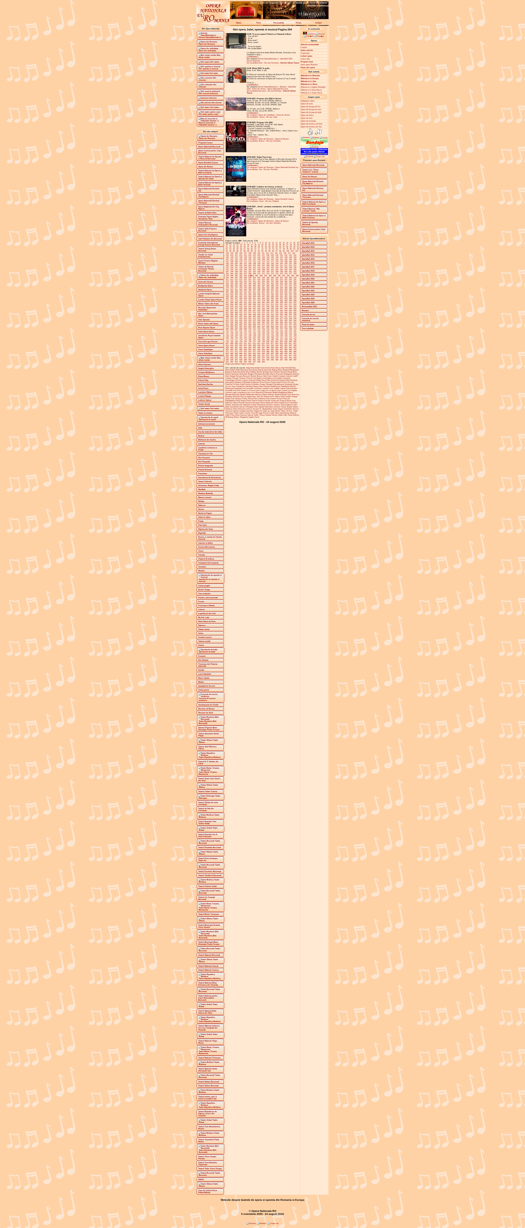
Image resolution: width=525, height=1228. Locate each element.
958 (259, 362)
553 (236, 310)
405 (290, 290)
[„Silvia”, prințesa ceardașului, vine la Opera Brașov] (236, 236)
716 (250, 331)
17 (290, 243)
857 (236, 349)
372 (286, 286)
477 (254, 300)
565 (290, 310)
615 (227, 319)
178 (277, 261)
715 (245, 331)
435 (281, 294)
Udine (276, 413)
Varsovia (243, 415)
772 (286, 337)
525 (254, 306)
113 (272, 253)
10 (265, 243)
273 (272, 274)
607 (263, 317)
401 (272, 290)
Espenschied (276, 382)
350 (259, 284)
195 (281, 263)
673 (272, 325)
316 (250, 280)
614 (295, 317)
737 (272, 333)
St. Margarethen (265, 409)
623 (263, 319)
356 (286, 284)
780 (250, 339)
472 (232, 300)
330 (241, 282)
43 (233, 247)
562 (277, 310)
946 (277, 360)
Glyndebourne (278, 384)
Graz (233, 386)
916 (286, 356)
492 (250, 302)
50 (258, 247)
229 (290, 267)
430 (259, 294)
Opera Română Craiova (284, 199)
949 (290, 360)
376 (232, 288)
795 (245, 341)
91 (255, 251)
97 (276, 251)
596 (286, 315)
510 (259, 304)
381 (254, 288)
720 (268, 331)
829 (254, 345)
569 (236, 313)
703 (263, 329)
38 (290, 245)
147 (281, 257)
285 (257, 276)
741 (290, 333)
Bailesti (233, 370)
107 (245, 253)
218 (241, 267)
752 (268, 335)
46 (244, 247)
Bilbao (253, 372)
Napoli (249, 397)
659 (281, 323)
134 (295, 255)
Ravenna (248, 403)
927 (263, 358)
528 (268, 306)
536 (232, 308)
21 (230, 245)
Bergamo (228, 372)
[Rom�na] (305, 34)
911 (263, 356)
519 (227, 306)
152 (232, 259)
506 (241, 304)
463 (263, 298)
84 (230, 251)
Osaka (228, 399)
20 (226, 245)
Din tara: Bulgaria (272, 201)
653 (254, 323)
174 (259, 261)
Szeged (242, 411)
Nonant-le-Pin (269, 397)
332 (250, 282)
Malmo (290, 392)
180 (286, 261)
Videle (280, 415)
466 (277, 298)
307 (281, 278)
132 (286, 255)
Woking (296, 415)
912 (268, 356)
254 (259, 272)
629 (290, 319)
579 (281, 313)
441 (236, 296)
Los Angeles (292, 390)
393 (236, 290)
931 (281, 358)
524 (250, 306)
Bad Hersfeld (286, 368)
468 (286, 298)
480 (268, 300)
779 (245, 339)
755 (281, 335)
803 (281, 341)
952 (232, 362)
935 (227, 360)
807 (227, 343)
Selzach (242, 407)
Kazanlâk (229, 390)
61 (297, 247)
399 (263, 290)
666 (241, 325)
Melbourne (250, 394)
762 (241, 337)
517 (290, 304)
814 (259, 343)
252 (250, 272)
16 (287, 243)
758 (295, 335)
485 (290, 300)
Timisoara (229, 413)
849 (272, 347)
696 (232, 329)
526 (259, 306)
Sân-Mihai (294, 403)
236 (250, 269)
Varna (237, 415)
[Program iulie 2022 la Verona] (236, 110)
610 (277, 317)
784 (268, 339)
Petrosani (286, 399)
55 (276, 247)
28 (255, 245)
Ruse (287, 403)
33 (273, 245)
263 (227, 274)
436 (286, 294)
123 (245, 255)
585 (236, 315)
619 (245, 319)
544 (268, 308)
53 (269, 247)
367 (263, 286)
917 (290, 356)
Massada (235, 394)
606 (259, 317)
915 (281, 356)
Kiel (234, 390)
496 (268, 302)
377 (236, 288)
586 (241, 315)
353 (272, 284)
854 (295, 347)
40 (297, 245)
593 (272, 315)
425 (236, 294)
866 (277, 349)
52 (265, 247)
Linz (267, 390)
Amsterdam (255, 368)
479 (263, 300)
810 (241, 343)
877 (254, 352)
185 (236, 263)
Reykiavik (270, 403)
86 (237, 251)
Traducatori (305, 53)
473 (236, 300)
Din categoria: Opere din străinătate (261, 115)
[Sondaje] (314, 145)
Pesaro (279, 399)
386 (277, 288)
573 (254, 313)
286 (261, 276)
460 (250, 298)
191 (263, 263)
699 (245, 329)
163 (281, 259)
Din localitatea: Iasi (254, 169)
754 (277, 335)
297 (236, 278)
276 (286, 274)
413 (254, 292)
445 (254, 296)
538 (241, 308)
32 (269, 245)
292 (288, 276)
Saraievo (276, 405)
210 (277, 265)
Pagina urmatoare (248, 364)
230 (295, 267)
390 (295, 288)
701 (254, 329)
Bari (250, 370)
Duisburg (293, 380)
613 (290, 317)
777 (236, 339)
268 (250, 274)
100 (288, 251)
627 (281, 319)
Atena (273, 368)
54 (273, 247)
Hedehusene (275, 386)
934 (295, 358)
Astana (267, 368)
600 (232, 317)
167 (227, 261)
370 (277, 286)
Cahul (264, 376)
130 (277, 255)
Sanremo (269, 405)
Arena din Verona (259, 89)
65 (237, 249)
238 (259, 269)
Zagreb (251, 417)
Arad (262, 368)
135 (227, 257)
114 (276, 253)
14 (280, 243)
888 (232, 354)
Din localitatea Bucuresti (256, 91)
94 (265, 251)
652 (250, 323)
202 (241, 265)
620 (250, 319)
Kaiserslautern (291, 388)
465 (272, 298)
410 (241, 292)
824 (232, 345)
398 (259, 290)
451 (281, 296)
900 (286, 354)
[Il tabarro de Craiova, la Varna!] (236, 196)
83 (226, 251)
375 (227, 288)
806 (295, 341)
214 (295, 265)
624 (268, 319)
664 (232, 325)
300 (250, 278)
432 (268, 294)
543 (263, 308)
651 (245, 323)
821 (290, 343)
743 (227, 335)
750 (259, 335)
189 (254, 263)
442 (241, 296)
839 (227, 347)
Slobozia (228, 409)
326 (295, 280)
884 (286, 352)
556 (250, 310)
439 (227, 296)
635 (245, 321)
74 (269, 249)
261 (290, 272)
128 (268, 255)
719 (263, 331)
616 (232, 319)
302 (259, 278)
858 (241, 349)
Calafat (275, 376)
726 (295, 331)
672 (268, 325)
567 (227, 313)
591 (263, 315)
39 (294, 245)
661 (290, 323)
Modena (278, 394)
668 (250, 325)
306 (277, 278)
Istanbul (265, 388)
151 (227, 259)
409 (236, 292)
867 (281, 349)
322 (277, 280)
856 (232, 349)
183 (227, 263)
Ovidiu (244, 399)
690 (277, 327)
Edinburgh (246, 382)
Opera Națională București (277, 89)
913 (272, 356)
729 (236, 333)
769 (272, 337)
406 (295, 290)
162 (277, 259)
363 (245, 286)
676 (286, 325)
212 (286, 265)
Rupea (282, 403)
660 (286, 323)
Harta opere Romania (309, 65)
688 (268, 327)
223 (263, 267)
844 (250, 347)
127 (263, 255)
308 (286, 278)
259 (281, 272)
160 (268, 259)
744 (232, 335)
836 (286, 345)
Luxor (248, 392)
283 (245, 276)
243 (281, 269)
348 (250, 284)
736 (268, 333)
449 (272, 296)
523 (245, 306)
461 (254, 298)
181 (290, 261)
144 (268, 257)
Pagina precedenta (232, 364)
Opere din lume (307, 104)
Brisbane (258, 374)
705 (272, 329)
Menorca (258, 394)
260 (286, 272)
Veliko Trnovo (259, 415)
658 (277, 323)
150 (295, 257)
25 (244, 245)
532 (286, 306)
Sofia (235, 409)
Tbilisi (283, 411)
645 (290, 321)
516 (286, 304)
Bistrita (259, 372)
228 (286, 267)
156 (250, 259)
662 (295, 323)
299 (245, 278)
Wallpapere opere (307, 101)
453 (290, 296)
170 (241, 261)
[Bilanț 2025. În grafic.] (236, 82)
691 (281, 327)
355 (281, 284)
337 (272, 282)
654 (259, 323)
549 (290, 308)
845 (254, 347)
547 (281, 308)
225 (272, 267)
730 (241, 333)
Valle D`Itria (229, 415)
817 (272, 343)
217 (236, 267)
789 (290, 339)
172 (250, 261)
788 (286, 339)
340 (286, 282)
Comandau (277, 378)
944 (268, 360)
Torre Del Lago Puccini (260, 413)
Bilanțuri (283, 87)
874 (241, 352)
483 (281, 300)
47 (248, 247)
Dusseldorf (229, 382)
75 (273, 249)
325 (290, 280)
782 (259, 339)
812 (250, 343)
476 (250, 300)
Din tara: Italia (271, 117)
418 (277, 292)
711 (227, 331)
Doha (268, 380)
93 (262, 251)
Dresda (282, 380)
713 (236, 331)
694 (295, 327)
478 (259, 300)
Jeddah (277, 388)
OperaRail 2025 (286, 59)
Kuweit (243, 390)
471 (227, 300)
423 (227, 294)
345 (236, 284)
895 (263, 354)
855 (227, 349)
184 (232, 263)
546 (277, 308)
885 (290, 352)
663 (227, 325)
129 (272, 255)
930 (277, 358)
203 (245, 265)
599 (227, 317)
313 (236, 280)
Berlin (243, 372)
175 (263, 261)
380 (250, 288)
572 (250, 313)
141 (254, 257)
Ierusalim (250, 388)
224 (268, 267)
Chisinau (242, 378)
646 (295, 321)
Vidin (285, 415)
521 (236, 306)
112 (267, 253)
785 (272, 339)
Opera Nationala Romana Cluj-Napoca (312, 182)
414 (259, 292)
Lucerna (228, 392)
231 (227, 269)
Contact (318, 23)
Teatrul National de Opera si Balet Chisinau (314, 217)
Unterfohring (284, 413)
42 (230, 247)
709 (290, 329)
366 (259, 286)
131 (281, 255)
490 (241, 302)
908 (250, 356)
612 (286, 317)
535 (227, 308)
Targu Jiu (266, 411)
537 (236, 308)
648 (232, 323)
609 (272, 317)
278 (295, 274)
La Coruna (251, 390)
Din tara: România (273, 141)
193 (272, 263)
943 (263, 360)
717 (254, 331)
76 (276, 249)
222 (259, 267)
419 (281, 292)
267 (245, 274)
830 (259, 345)
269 (254, 274)
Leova (257, 390)
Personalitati (278, 23)
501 (290, 302)
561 (272, 310)
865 (272, 349)
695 (227, 329)
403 (281, 290)
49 (255, 247)
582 (295, 313)
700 (250, 329)
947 (281, 360)
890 (241, 354)
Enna (262, 382)
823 (227, 345)
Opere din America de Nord (311, 124)
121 (236, 255)
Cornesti (238, 380)
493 (254, 302)
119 (227, 255)
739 (281, 333)
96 (273, 251)
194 (277, 263)
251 (245, 272)
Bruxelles (266, 374)
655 (263, 323)
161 (272, 259)
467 (281, 298)
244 (286, 269)
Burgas (233, 376)
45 (241, 247)
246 (295, 269)
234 (241, 269)
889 (236, 354)
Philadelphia (230, 401)
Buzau (259, 376)
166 (295, 259)
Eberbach (238, 382)
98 (280, 251)
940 (250, 360)
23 (237, 245)
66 (241, 249)
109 (254, 253)
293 (293, 276)
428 (250, 294)
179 (281, 261)
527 (263, 306)
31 (265, 245)
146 (277, 257)
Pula (293, 401)
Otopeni (238, 399)
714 (241, 331)
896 (268, 354)
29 (258, 245)
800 (268, 341)
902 (295, 354)
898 (277, 354)
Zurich (256, 417)
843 (245, 347)
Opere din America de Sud (311, 127)
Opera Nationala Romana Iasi (312, 189)
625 (272, 319)
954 (241, 362)
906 (241, 356)
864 (268, 349)
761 (236, 337)
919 (227, 358)
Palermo (262, 399)
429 (254, 294)
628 (286, 319)
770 (277, 337)
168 (232, 261)
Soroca (249, 409)
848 (268, 347)
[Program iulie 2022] (236, 152)
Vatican (250, 415)
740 (286, 333)
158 (259, 259)
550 (295, 308)
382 (259, 288)
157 (254, 259)
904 (232, 356)
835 (281, 345)
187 (245, 263)
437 (290, 294)
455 (227, 298)
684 (250, 327)
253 (254, 272)
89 (248, 251)
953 (236, 362)
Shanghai (249, 407)
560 (268, 310)
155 (245, 259)
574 (259, 313)
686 (259, 327)
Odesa (277, 397)
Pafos (255, 399)
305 (272, 278)
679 (227, 327)
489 (236, 302)
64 (233, 249)
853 (290, 347)
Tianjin (295, 411)
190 (259, 263)
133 (290, 255)
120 (232, 255)
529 (272, 306)
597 (290, 315)
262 (295, 272)
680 (232, 327)
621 (254, 319)
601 (236, 317)
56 (280, 247)
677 (290, 325)
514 (277, 304)
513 (272, 304)
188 (250, 263)
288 (270, 276)
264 (232, 274)
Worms (236, 417)
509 (254, 304)
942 (259, 360)
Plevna (254, 401)
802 (277, 341)
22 (233, 245)
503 (227, 304)
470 (295, 298)
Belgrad (286, 370)
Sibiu (256, 407)
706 (277, 329)
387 (281, 288)
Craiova (245, 380)
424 (232, 294)
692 (286, 327)
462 (259, 298)
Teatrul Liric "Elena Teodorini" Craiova (310, 171)
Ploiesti (261, 401)
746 (241, 335)
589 (254, 315)
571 (245, 313)
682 (241, 327)
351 (263, 284)
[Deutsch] (320, 34)
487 (227, 302)
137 (236, 257)
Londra (284, 390)
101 (292, 251)
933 (290, 358)
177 (272, 261)
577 (272, 313)
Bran (295, 372)
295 (227, 278)
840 (232, 347)
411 (245, 292)
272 (268, 274)
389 (290, 288)
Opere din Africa (307, 115)
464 (268, 298)
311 (227, 280)
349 (254, 284)
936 (232, 360)
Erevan (267, 382)
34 (276, 245)
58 (287, 247)
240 (268, 269)
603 (245, 317)
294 (297, 276)
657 (272, 323)
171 (245, 261)
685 (254, 327)
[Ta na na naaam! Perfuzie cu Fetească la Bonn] (236, 48)
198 (295, 263)
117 (289, 253)
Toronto (247, 413)
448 (268, 296)
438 (295, 294)
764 (250, 337)
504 (232, 304)
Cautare (304, 47)
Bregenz (251, 374)
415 (263, 292)
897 (272, 354)
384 (268, 288)
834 (277, 345)
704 (268, 329)
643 (281, 321)
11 (269, 243)
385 (272, 288)
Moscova (295, 394)
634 (241, 321)
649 (236, 323)
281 (236, 276)
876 (250, 352)
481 (272, 300)
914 (277, 356)
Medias (243, 394)
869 (290, 349)
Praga (282, 401)
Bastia (255, 370)
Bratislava (235, 374)
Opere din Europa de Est (310, 107)
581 (290, 313)
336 (268, 282)
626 (277, 319)
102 (297, 251)
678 (295, 325)
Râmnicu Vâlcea (231, 403)
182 (295, 261)
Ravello (242, 403)
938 (241, 360)
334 (259, 282)
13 (276, 243)
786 (277, 339)
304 (268, 278)
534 (295, 306)
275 (281, 274)
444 (250, 296)
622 (259, 319)
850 (277, 347)
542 (259, 308)
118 (294, 253)
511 (263, 304)
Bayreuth (267, 370)
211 (281, 265)
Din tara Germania (271, 63)
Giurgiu (262, 384)
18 (294, 243)
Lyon (253, 392)
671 (263, 325)
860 (250, 349)
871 (227, 352)
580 (286, 313)
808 (232, 343)
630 (295, 319)
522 (241, 306)
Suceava (228, 411)
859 (245, 349)
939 (245, 360)
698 (241, 329)
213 (290, 265)
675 (281, 325)
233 (236, 269)
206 (259, 265)
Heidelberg (285, 386)
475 (245, 300)
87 (241, 251)
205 (254, 265)
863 (263, 349)
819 (281, 343)
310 (295, 278)
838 (295, 345)
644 (286, 321)
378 (241, 288)
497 (272, 302)
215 (227, 267)
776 (232, 339)
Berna (248, 372)
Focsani (291, 382)
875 (245, 352)
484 (286, 300)
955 (245, 362)
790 (295, 339)
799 (263, 341)
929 (272, 358)
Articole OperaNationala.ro (268, 59)
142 (259, 257)
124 (250, 255)
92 (258, 251)
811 (245, 343)
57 (283, 247)
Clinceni (249, 378)
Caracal (289, 376)
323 (281, 280)
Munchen (236, 397)
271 (263, 274)
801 (272, 341)
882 (277, 352)
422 (295, 292)
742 (295, 333)
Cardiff (295, 376)
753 (272, 335)
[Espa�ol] (319, 36)
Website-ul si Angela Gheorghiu (313, 87)
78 (283, 249)
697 (236, 329)
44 (237, 247)
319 (263, 280)
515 (281, 304)
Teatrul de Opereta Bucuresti (310, 223)
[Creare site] (319, 156)
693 (290, 327)
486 (295, 300)
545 (272, 308)
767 (263, 337)
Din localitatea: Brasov (256, 141)
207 (263, 265)
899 (281, 354)
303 (263, 278)
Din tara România (274, 91)
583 (227, 315)
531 (281, 306)
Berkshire (236, 372)
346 (241, 284)
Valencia (293, 413)
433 (272, 294)
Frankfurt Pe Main (232, 384)
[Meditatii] (314, 137)
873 (236, 352)
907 (245, 356)
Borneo (277, 372)
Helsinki (293, 386)
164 (286, 259)
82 (297, 249)
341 (290, 282)
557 (254, 310)
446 (259, 296)
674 (277, 325)
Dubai (287, 380)
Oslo (233, 399)
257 (272, 272)
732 (250, 333)
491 (245, 302)
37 (287, 245)
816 (268, 343)
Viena (290, 415)
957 (254, 362)
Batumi (261, 370)
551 (227, 310)
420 (286, 292)
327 (227, 282)
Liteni (279, 390)
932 (286, 358)
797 (254, 341)
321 (272, 280)
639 (263, 321)
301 (254, 278)
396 (250, 290)
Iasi (244, 388)
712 (232, 331)
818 (277, 343)
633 (236, 321)
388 (286, 288)
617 (236, 319)
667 (245, 325)
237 (254, 269)
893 (254, 354)
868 (286, 349)
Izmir (271, 388)
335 (263, 282)
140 (250, 257)
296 (232, 278)
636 (250, 321)
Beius (280, 370)
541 (254, 308)
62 (226, 249)
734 (259, 333)
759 (227, 337)
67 (244, 249)
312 (232, 280)
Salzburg (235, 405)
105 (236, 253)
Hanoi (261, 386)
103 (227, 253)
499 (281, 302)
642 (277, 321)
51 (262, 247)
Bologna (266, 372)
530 (277, 306)
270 (259, 274)
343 (227, 284)
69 (251, 249)
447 (263, 296)
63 (230, 249)
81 (294, 249)
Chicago (235, 378)
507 (245, 304)
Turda (271, 413)
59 (290, 247)
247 (227, 272)
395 (245, 290)
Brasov (228, 374)
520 (232, 306)
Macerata (268, 392)
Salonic (228, 405)
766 (259, 337)
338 (277, 282)
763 (245, 337)
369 (272, 286)
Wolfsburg (229, 417)
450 (277, 296)
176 (268, 261)
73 (265, 249)
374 (295, 286)
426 (241, 294)
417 (272, 292)
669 (254, 325)
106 (241, 253)
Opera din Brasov (309, 177)
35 (280, 245)
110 (259, 253)
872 (232, 352)
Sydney (236, 411)
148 (286, 257)
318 (259, 280)
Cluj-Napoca (268, 378)
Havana (267, 386)
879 (263, 352)
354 (277, 284)
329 (236, 282)
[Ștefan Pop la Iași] (236, 181)
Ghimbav (255, 384)
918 (295, 356)
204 (250, 265)
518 (295, 304)
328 (232, 282)
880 (268, 352)
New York (256, 397)
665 (236, 325)
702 (259, 329)
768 (268, 337)
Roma (276, 403)
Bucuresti (280, 374)
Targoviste (258, 411)
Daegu (258, 380)
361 (236, 286)
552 (232, 310)
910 (259, 356)
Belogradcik (294, 370)
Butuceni (246, 376)
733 (254, 333)
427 (245, 294)
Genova (248, 384)
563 (281, 310)
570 (241, 313)
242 (277, 269)
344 (232, 284)
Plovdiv (267, 401)
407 (227, 292)
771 (281, 337)
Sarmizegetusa (287, 405)
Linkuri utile (305, 59)
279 (227, 276)
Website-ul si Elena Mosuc (311, 90)
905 (236, 356)
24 (241, 245)
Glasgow (269, 384)
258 (277, 272)
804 (286, 341)
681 (236, 327)
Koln (238, 390)
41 (226, 247)
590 (259, 315)
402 (277, 290)
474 (241, 300)
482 (277, 300)
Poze (258, 23)
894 (259, 354)
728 (232, 333)
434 (277, 294)
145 (272, 257)
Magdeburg (282, 392)
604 (250, 317)
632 (232, 321)
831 (263, 345)
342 (295, 282)
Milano (265, 394)
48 (251, 247)
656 (268, 323)
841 (236, 347)
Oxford (250, 399)
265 (236, 274)
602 (241, 317)
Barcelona (244, 370)
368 (268, 286)
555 (245, 310)
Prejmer (288, 401)
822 (295, 343)
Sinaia (283, 407)
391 (227, 290)
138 (241, 257)
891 (245, 354)
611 (281, 317)
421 (290, 292)
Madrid (275, 392)
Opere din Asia (306, 118)
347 (245, 284)
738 (277, 333)
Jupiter (282, 388)
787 (281, 339)
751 (263, 335)
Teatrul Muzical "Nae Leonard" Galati (311, 210)
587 (245, 315)
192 (268, 263)
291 (284, 276)
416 (268, 292)
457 (236, 298)
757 (290, 335)
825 (236, 345)
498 (277, 302)
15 (283, 243)
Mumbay (228, 397)
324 (286, 280)
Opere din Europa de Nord (311, 112)
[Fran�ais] (309, 36)
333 (254, 282)
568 (232, 313)
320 (268, 280)
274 (277, 274)
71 (258, 249)
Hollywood (229, 388)
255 (263, 272)
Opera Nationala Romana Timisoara (312, 196)
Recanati (256, 403)
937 (236, 360)
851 (281, 347)
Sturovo (296, 409)
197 (290, 263)
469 (290, 298)
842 (241, 347)
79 (287, 249)
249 (236, 272)
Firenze (284, 382)
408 (232, 292)
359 (227, 286)
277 (290, 274)
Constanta (286, 378)
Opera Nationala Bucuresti (313, 165)
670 (259, 325)
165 (290, 259)
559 (263, 310)
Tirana (236, 413)
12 (272, 243)
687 (263, 327)
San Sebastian (245, 405)
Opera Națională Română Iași (286, 167)
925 (254, 358)
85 (233, 251)
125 (254, 255)
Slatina (295, 407)
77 (280, 249)
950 (295, 360)
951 (227, 362)
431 (263, 294)
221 (254, 267)
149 (290, 257)
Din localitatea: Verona (256, 117)
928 (268, 358)
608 (268, 317)
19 (297, 243)
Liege (263, 390)
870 (295, 349)
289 (275, 276)
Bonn (272, 372)
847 (263, 347)
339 (281, 282)
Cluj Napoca (258, 378)
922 (241, 358)
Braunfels (243, 374)
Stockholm (288, 409)
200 (232, 265)
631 (227, 321)
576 (268, 313)
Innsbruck (258, 388)
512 (268, 304)
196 (286, 263)
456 (232, 298)
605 (254, 317)
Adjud (248, 368)
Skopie (289, 407)
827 (245, 345)
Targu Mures (275, 411)
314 (241, 280)
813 (254, 343)
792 (232, 341)
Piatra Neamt (240, 401)
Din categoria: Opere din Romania (260, 139)
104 (232, 253)
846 (259, 347)
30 (262, 245)
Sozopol (256, 409)
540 (250, 308)
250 (241, 272)
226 (277, 267)
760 (232, 337)
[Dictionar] (308, 156)
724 (286, 331)
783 (263, 339)
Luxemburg (241, 392)
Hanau (255, 386)
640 (268, 321)
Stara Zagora (278, 409)
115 (280, 253)
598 (295, 315)
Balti (238, 370)
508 (250, 304)
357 (290, 284)
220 (250, 267)
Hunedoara (238, 388)
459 (245, 298)
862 (259, 349)
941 (254, 360)
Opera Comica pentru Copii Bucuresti (313, 230)
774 (295, 337)
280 (232, 276)
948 (286, 360)
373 (290, 286)
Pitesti (248, 401)
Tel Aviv (289, 411)
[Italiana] (311, 34)
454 (295, 296)
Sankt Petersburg (258, 405)
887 (227, 354)
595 (281, 315)
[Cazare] (324, 137)
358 (295, 284)
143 (263, 257)
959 (263, 362)
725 (290, 331)
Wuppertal (244, 417)
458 (241, 298)
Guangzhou (240, 386)
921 (236, 358)
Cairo (270, 376)
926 (259, 358)
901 (290, 354)
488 (232, 302)
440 (232, 296)
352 (268, 284)
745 (236, 335)
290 (279, 276)
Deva (264, 380)
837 (290, 345)
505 (236, 304)
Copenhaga (229, 380)
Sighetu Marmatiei (266, 407)
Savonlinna (234, 407)
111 (263, 253)
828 (250, 345)
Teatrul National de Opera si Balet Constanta (314, 203)
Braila (290, 372)
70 (255, 249)
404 (286, 290)
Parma (273, 399)
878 (259, 352)
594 (277, 315)
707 (281, 329)
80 (290, 249)
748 (250, 335)
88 (244, 251)
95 (269, 251)
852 (286, 347)
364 (250, 286)
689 (272, 327)
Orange (294, 397)
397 (254, 290)
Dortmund (275, 380)
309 (290, 278)
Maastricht (260, 392)
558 (259, 310)
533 (290, 306)
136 (232, 257)
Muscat (243, 397)
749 (254, 335)
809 (236, 343)
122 (241, 255)
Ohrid (283, 397)
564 (286, 310)
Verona (274, 415)
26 (248, 245)
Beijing (274, 370)
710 (295, 329)
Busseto (239, 376)
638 (259, 321)
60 (294, 247)
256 (268, 272)
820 (286, 343)
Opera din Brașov (282, 139)
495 (263, 302)
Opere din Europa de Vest (311, 109)
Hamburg (249, 386)
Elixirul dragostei (253, 61)
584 (232, 315)
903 (227, 356)
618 (241, 319)
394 (241, 290)
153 (236, 259)
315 (245, 280)
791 (227, 341)
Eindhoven (255, 382)
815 (263, 343)
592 (268, 315)
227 (281, 267)
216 (232, 267)
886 (295, 352)
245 (290, 269)
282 (241, 276)
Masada (228, 394)
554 (241, 310)
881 (272, 352)
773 (290, 337)
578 (277, 313)
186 (241, 263)
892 (250, 354)
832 (268, 345)
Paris (268, 399)
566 (295, 310)
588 (250, 315)
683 (245, 327)
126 (259, 255)
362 (241, 286)
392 (232, 290)
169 (236, 261)
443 (245, 296)
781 (254, 339)
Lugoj (234, 392)
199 (227, 265)
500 (286, 302)
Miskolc (271, 394)
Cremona (252, 380)
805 (290, 341)
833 (272, 345)
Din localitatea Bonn (255, 63)
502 (295, 302)
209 (272, 265)
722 (277, 331)
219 (245, 267)
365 (254, 286)
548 (286, 308)
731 (245, 333)
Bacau (278, 368)
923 (245, 358)
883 (281, 352)
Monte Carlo (286, 394)
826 (241, 345)
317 (254, 280)
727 (227, 333)
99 (283, 251)
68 (248, 249)
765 (254, 337)
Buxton (253, 376)
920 (232, 358)
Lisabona (272, 390)
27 (251, 245)
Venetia (268, 415)
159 (263, 259)
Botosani (284, 372)
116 (285, 253)
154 (241, 259)
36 (283, 245)
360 (232, 286)
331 (245, 282)
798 (259, 341)
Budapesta (288, 374)
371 (281, 286)
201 (236, 265)
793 (236, 341)
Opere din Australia (308, 121)
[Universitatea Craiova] (314, 154)
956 (250, 362)
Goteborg (288, 384)
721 (272, 331)
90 (251, 251)
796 (250, 341)
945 (272, 360)
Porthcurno (275, 401)
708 (286, 329)
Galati (242, 384)
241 (272, 269)
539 (245, 308)
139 (245, 257)
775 (227, 339)
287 (266, 276)
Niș (261, 397)
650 (241, 323)
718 (259, 331)
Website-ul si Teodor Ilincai (311, 93)
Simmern (277, 407)
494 (259, 302)
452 (286, 296)
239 (263, 269)
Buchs (273, 374)
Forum (298, 23)
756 (286, 335)
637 (254, 321)
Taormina (249, 411)
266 (241, 274)
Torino (241, 413)
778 (241, 339)
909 (254, 356)
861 (254, 349)
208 (268, 265)
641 (272, 321)
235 (245, 269)
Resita (262, 403)
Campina (281, 376)
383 (263, 288)
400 (268, 290)
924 (250, 358)
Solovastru (241, 409)
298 (241, 278)
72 (262, 249)
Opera (238, 23)
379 (245, 288)
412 (250, 292)
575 (263, 313)
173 (254, 261)
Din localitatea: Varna (255, 201)
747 (245, 335)
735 (263, 333)
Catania (228, 378)
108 (250, 253)
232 (232, 269)
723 (281, 331)
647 (227, 323)
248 (232, 272)
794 (241, 341)
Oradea (288, 397)
